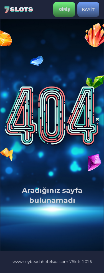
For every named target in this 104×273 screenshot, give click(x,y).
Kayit (88, 9)
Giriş (64, 9)
